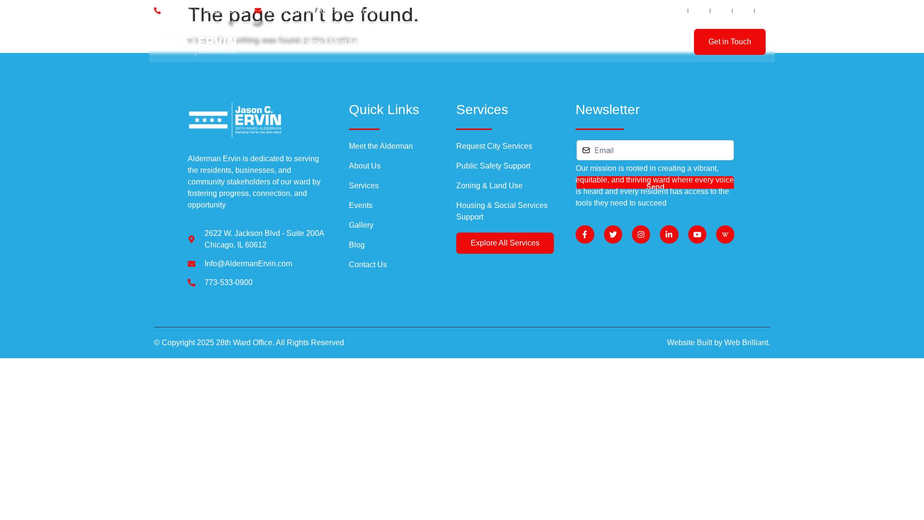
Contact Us (599, 42)
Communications (539, 42)
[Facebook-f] (585, 234)
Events (492, 42)
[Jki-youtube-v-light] (697, 234)
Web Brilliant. (747, 342)
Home (312, 42)
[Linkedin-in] (669, 234)
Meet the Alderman (362, 42)
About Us (416, 42)
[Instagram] (641, 234)
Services (454, 42)
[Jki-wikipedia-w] (725, 234)
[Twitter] (613, 234)
